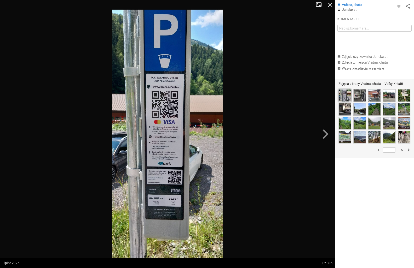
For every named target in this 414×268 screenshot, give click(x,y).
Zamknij (330, 5)
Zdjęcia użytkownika (365, 57)
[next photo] (325, 134)
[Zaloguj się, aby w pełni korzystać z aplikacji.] (399, 6)
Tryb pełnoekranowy (320, 5)
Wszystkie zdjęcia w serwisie (363, 68)
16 (401, 150)
